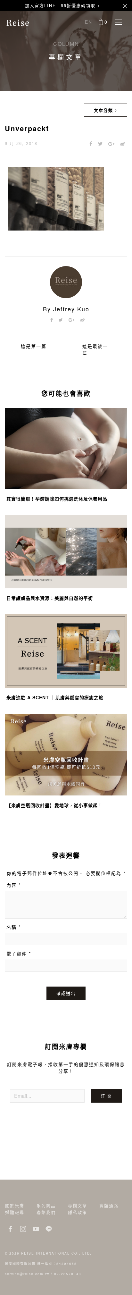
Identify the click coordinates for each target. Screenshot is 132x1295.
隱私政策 (77, 1212)
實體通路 (109, 1205)
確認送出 (66, 993)
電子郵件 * (18, 953)
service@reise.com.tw (27, 1274)
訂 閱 (106, 1096)
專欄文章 (77, 1205)
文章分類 (104, 110)
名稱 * (13, 927)
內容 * (13, 885)
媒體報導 (14, 1212)
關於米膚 (14, 1205)
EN (88, 22)
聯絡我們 (46, 1212)
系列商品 (46, 1205)
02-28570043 (67, 1274)
